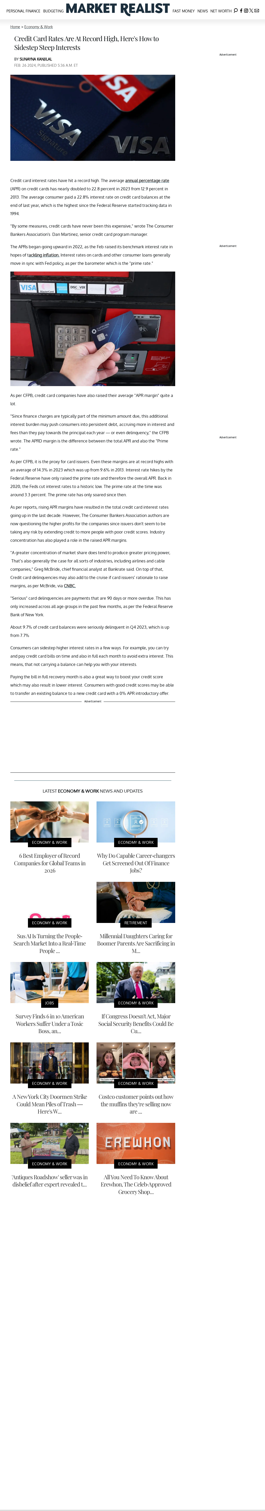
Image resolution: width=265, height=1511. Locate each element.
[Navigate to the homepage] (118, 9)
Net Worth (221, 11)
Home (15, 27)
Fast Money (184, 11)
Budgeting (53, 11)
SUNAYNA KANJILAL (36, 59)
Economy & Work (38, 27)
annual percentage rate (147, 180)
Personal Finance (23, 11)
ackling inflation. (44, 255)
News (202, 11)
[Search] (235, 9)
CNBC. (70, 585)
